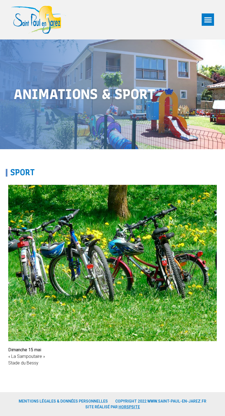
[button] (208, 19)
